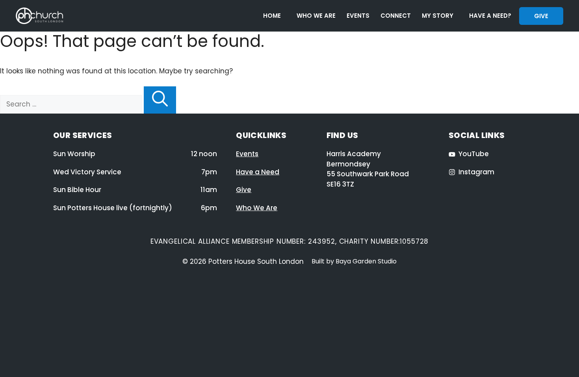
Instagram (476, 172)
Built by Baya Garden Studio (354, 261)
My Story (437, 15)
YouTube (473, 154)
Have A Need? (490, 15)
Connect (395, 15)
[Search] (160, 100)
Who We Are (316, 15)
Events (358, 15)
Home (272, 15)
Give (541, 16)
